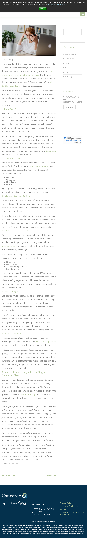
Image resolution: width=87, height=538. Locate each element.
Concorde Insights (21, 60)
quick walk (51, 151)
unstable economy (10, 246)
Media (67, 68)
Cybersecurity (69, 58)
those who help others (46, 341)
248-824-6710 (72, 97)
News (66, 72)
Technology (68, 77)
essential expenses (40, 166)
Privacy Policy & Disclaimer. (57, 4)
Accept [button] (42, 9)
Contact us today (27, 394)
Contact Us (69, 107)
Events (67, 63)
